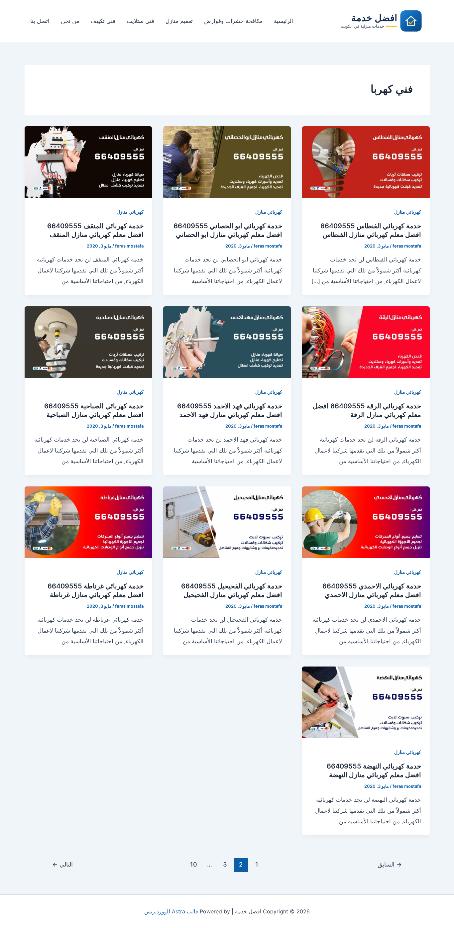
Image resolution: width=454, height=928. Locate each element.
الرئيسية (283, 21)
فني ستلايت (140, 21)
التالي (62, 864)
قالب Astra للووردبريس (171, 911)
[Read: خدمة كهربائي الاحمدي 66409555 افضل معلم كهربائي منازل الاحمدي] (366, 521)
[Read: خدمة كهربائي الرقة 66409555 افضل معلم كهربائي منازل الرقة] (366, 341)
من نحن (70, 21)
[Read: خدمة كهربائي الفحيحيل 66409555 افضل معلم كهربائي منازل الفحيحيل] (227, 521)
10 (193, 864)
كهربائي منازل (407, 212)
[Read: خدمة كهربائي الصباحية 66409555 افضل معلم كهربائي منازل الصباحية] (88, 341)
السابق (390, 864)
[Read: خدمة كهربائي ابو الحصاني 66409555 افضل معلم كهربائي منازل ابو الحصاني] (227, 161)
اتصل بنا (40, 21)
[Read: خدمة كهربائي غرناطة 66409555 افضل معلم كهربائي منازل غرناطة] (88, 521)
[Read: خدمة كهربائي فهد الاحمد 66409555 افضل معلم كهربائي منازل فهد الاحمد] (227, 341)
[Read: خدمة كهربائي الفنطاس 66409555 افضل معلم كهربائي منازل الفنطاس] (366, 161)
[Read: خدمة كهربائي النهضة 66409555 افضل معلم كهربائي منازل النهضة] (366, 701)
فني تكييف (103, 21)
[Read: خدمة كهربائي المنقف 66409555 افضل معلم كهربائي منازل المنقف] (88, 161)
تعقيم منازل (179, 21)
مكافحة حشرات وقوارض (233, 21)
